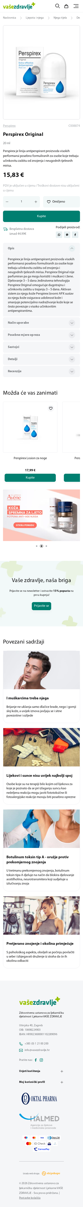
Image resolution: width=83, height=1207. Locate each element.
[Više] (41, 515)
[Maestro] (26, 1137)
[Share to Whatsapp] (59, 234)
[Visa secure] (49, 1143)
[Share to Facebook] (75, 234)
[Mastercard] (34, 1137)
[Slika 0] (41, 72)
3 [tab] (46, 546)
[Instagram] (41, 1060)
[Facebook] (35, 1060)
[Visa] (42, 1137)
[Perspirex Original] (41, 1098)
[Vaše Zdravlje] (19, 6)
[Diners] (54, 1137)
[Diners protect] (55, 1143)
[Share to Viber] (67, 234)
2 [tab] (41, 546)
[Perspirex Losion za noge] (30, 427)
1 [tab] (36, 546)
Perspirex (9, 126)
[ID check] (35, 1143)
